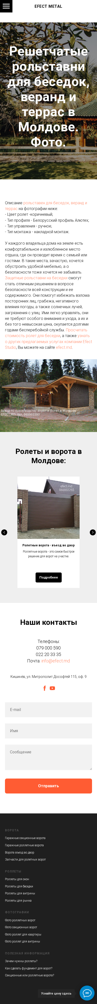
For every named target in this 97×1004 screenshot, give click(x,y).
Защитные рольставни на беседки (36, 723)
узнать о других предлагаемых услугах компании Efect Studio (48, 787)
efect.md (64, 792)
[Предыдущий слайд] (4, 978)
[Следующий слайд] (93, 978)
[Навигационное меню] (6, 6)
